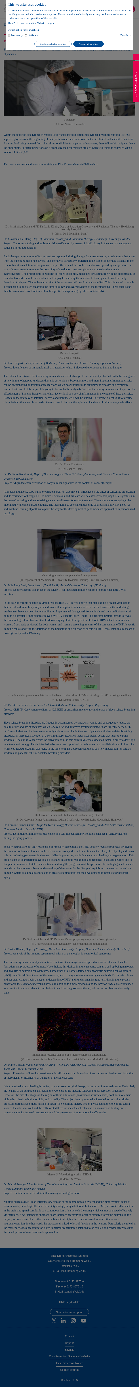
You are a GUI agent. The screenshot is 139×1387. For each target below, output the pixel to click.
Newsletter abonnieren (136, 84)
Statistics (33, 35)
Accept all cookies (88, 44)
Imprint (51, 23)
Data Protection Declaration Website (26, 23)
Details (124, 35)
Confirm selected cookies (53, 44)
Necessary (17, 35)
